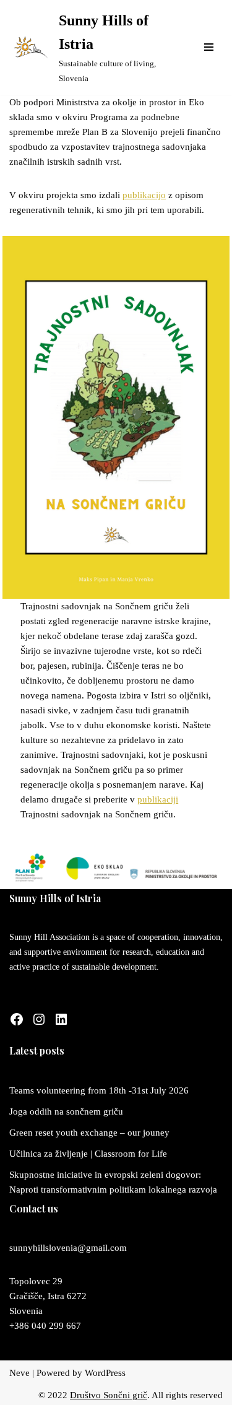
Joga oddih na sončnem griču (66, 1111)
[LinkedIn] (61, 1019)
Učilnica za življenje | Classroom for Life (88, 1154)
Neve (19, 1373)
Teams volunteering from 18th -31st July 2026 (99, 1090)
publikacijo (144, 195)
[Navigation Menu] (209, 47)
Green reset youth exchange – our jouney (89, 1132)
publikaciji (157, 799)
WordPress (105, 1373)
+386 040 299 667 (45, 1326)
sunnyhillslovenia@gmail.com (68, 1248)
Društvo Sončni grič (108, 1395)
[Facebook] (16, 1019)
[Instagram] (39, 1019)
